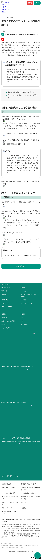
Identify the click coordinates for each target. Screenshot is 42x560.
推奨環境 (23, 508)
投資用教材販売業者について (30, 493)
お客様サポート (6, 300)
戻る (4, 31)
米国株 (23, 314)
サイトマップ (5, 328)
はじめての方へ (6, 284)
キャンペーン (5, 303)
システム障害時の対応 (8, 493)
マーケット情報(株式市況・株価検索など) (30, 295)
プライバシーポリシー (8, 508)
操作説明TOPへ (21, 266)
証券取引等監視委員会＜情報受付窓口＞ (13, 402)
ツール (3, 294)
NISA (22, 321)
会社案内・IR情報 (6, 306)
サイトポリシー (26, 502)
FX (22, 317)
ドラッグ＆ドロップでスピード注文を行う (21, 255)
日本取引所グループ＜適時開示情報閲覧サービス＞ (17, 366)
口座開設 (30, 3)
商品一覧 (4, 291)
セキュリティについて (8, 487)
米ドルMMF (24, 324)
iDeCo (3, 324)
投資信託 (4, 317)
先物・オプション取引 (8, 321)
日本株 (3, 314)
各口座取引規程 (6, 484)
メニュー (37, 556)
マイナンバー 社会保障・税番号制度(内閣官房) (15, 438)
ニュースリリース (26, 303)
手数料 (23, 287)
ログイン (37, 3)
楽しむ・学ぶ (5, 287)
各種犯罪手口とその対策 (28, 484)
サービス (23, 291)
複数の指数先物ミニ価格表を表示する (21, 92)
